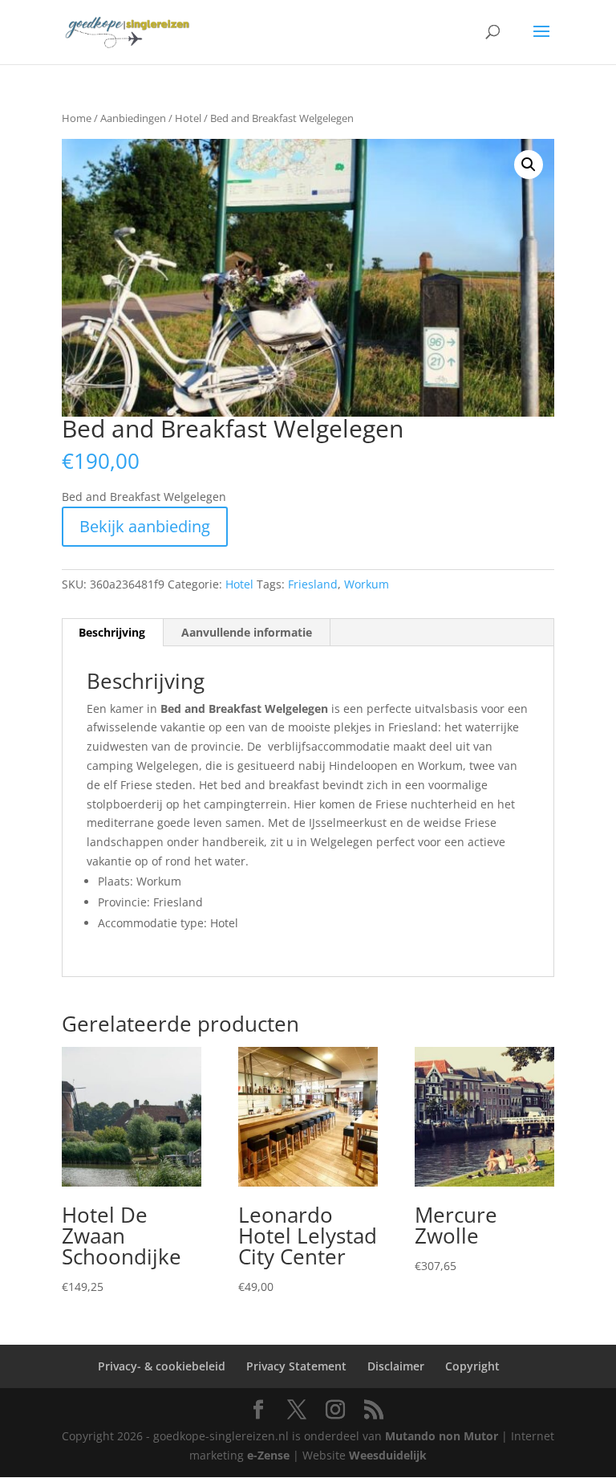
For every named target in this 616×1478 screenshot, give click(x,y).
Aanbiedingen (133, 118)
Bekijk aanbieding (144, 526)
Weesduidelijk (388, 1455)
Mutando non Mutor (443, 1435)
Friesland (313, 584)
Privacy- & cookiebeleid (161, 1366)
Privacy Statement (296, 1366)
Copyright (472, 1366)
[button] (528, 164)
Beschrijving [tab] (112, 632)
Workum (366, 584)
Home (76, 118)
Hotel (188, 118)
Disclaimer (395, 1366)
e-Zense (268, 1455)
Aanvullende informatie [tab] (246, 632)
